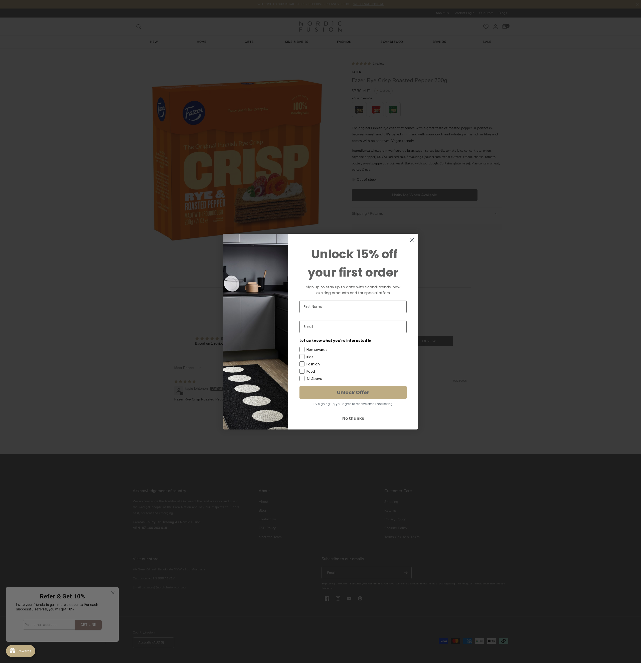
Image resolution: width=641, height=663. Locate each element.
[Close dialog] (411, 240)
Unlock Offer (353, 392)
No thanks (353, 418)
